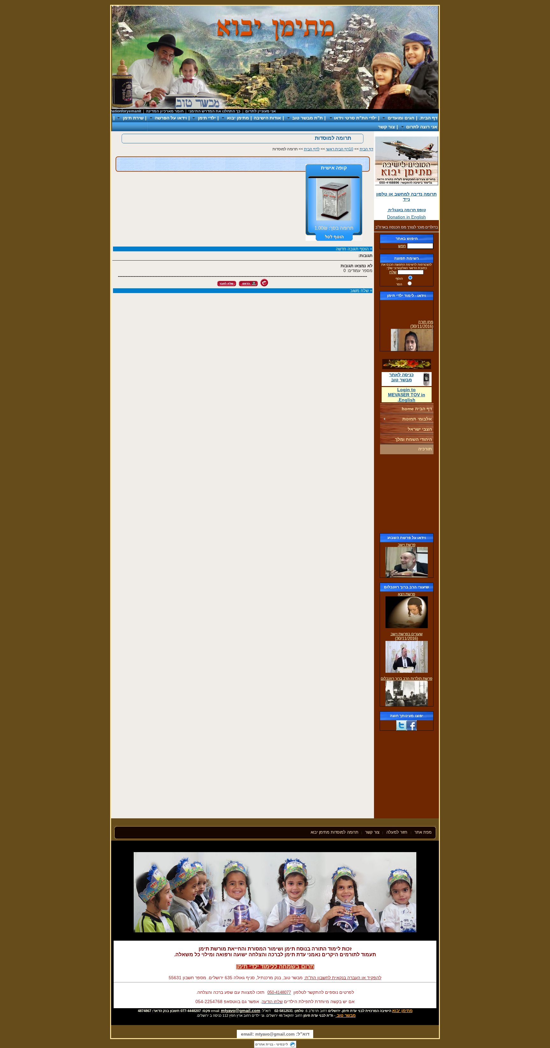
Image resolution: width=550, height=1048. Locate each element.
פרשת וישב (406, 544)
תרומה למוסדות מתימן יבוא (334, 832)
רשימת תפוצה (406, 258)
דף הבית (366, 149)
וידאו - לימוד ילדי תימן (406, 295)
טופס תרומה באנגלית (406, 210)
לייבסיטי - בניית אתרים (271, 1044)
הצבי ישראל (420, 429)
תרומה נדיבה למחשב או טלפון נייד (406, 196)
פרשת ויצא (406, 594)
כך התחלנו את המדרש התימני (231, 111)
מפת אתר (423, 832)
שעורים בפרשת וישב (407, 634)
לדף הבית (312, 149)
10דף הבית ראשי (339, 149)
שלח (393, 272)
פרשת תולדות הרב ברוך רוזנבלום (406, 678)
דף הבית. (428, 117)
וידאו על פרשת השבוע (406, 537)
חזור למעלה (397, 832)
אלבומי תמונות (417, 418)
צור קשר (386, 126)
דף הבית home (417, 408)
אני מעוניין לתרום (277, 111)
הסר (399, 284)
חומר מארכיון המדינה (181, 111)
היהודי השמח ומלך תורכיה (413, 444)
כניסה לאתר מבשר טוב (401, 377)
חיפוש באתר (407, 238)
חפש (402, 246)
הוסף (399, 278)
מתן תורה (425, 316)
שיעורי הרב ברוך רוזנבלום (406, 587)
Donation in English (406, 216)
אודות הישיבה (267, 117)
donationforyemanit (140, 111)
